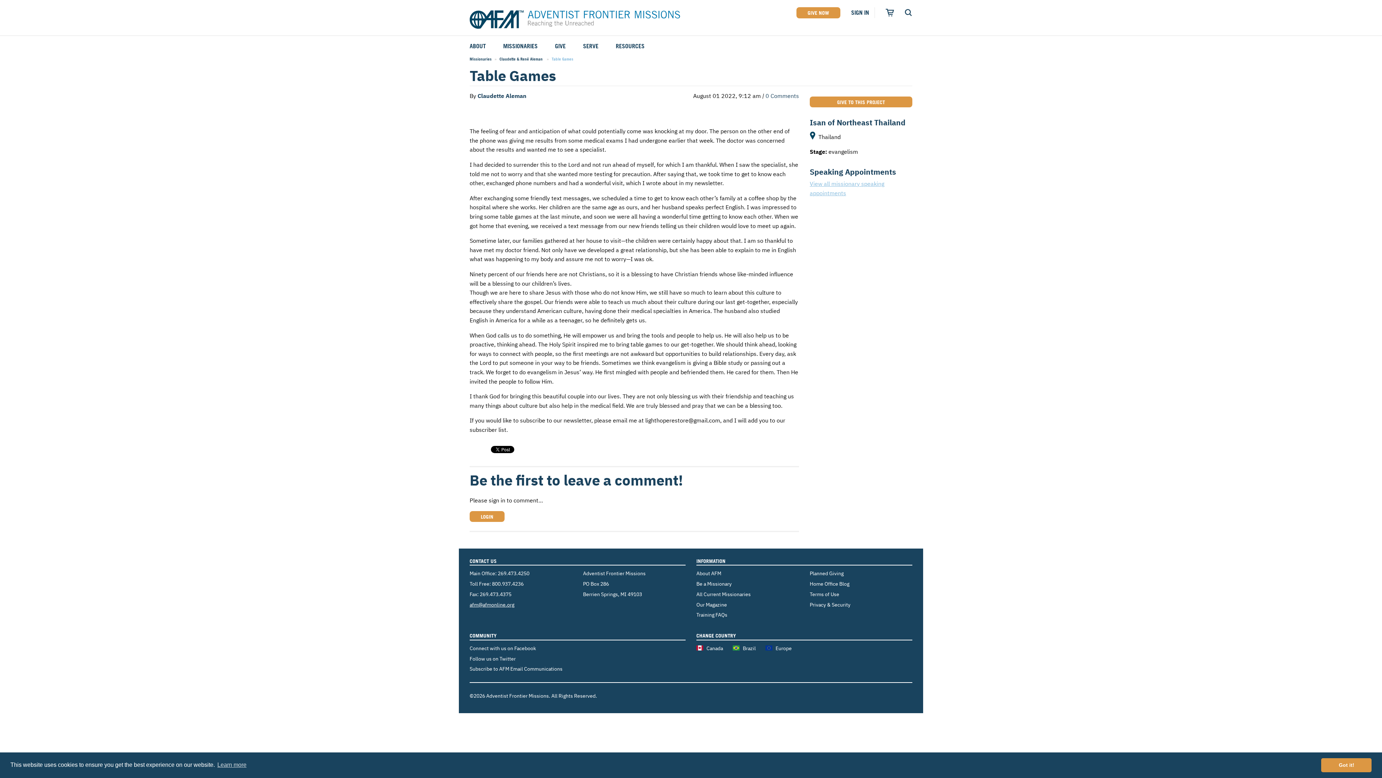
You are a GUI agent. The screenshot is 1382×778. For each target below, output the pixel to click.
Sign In (860, 12)
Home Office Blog (829, 583)
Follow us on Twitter (493, 658)
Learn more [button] (232, 765)
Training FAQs (711, 614)
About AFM (708, 573)
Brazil (749, 648)
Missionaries (481, 59)
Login (487, 517)
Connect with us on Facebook (503, 648)
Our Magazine (711, 604)
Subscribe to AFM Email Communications (516, 668)
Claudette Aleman (503, 95)
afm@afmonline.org (492, 604)
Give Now (818, 13)
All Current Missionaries (723, 594)
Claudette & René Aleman (522, 59)
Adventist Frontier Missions (575, 19)
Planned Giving (827, 573)
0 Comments (782, 95)
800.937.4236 (508, 583)
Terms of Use (824, 594)
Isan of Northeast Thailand (857, 122)
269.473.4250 (513, 573)
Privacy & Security (830, 604)
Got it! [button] (1346, 765)
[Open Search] (908, 12)
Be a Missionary (714, 583)
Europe (784, 648)
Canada (714, 648)
